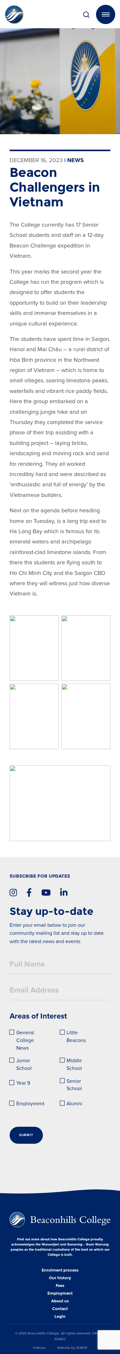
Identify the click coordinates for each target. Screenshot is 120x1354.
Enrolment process (60, 1270)
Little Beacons (76, 1036)
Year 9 (23, 1083)
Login (60, 1316)
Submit (26, 1135)
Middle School (75, 1064)
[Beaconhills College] (23, 14)
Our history (60, 1278)
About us (60, 1301)
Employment (30, 1103)
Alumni (74, 1103)
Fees (60, 1286)
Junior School (24, 1064)
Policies (39, 1348)
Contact (60, 1309)
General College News (25, 1040)
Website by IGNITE (72, 1348)
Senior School (74, 1085)
